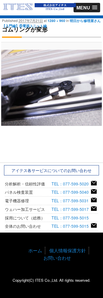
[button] (87, 7)
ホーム (35, 250)
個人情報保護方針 (67, 250)
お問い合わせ (57, 258)
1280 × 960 (56, 20)
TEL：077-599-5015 (71, 218)
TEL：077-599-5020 (71, 184)
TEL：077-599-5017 (71, 209)
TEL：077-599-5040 (71, 192)
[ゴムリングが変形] (51, 88)
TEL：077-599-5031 (71, 200)
